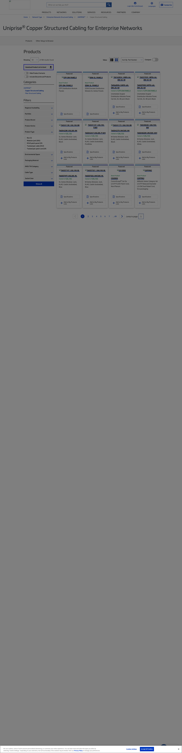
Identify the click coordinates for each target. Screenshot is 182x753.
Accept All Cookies (147, 749)
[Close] (178, 749)
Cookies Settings (131, 749)
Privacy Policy (78, 751)
